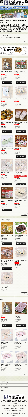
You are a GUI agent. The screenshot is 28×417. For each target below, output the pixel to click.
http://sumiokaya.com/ (14, 412)
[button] (1, 1)
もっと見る (24, 41)
